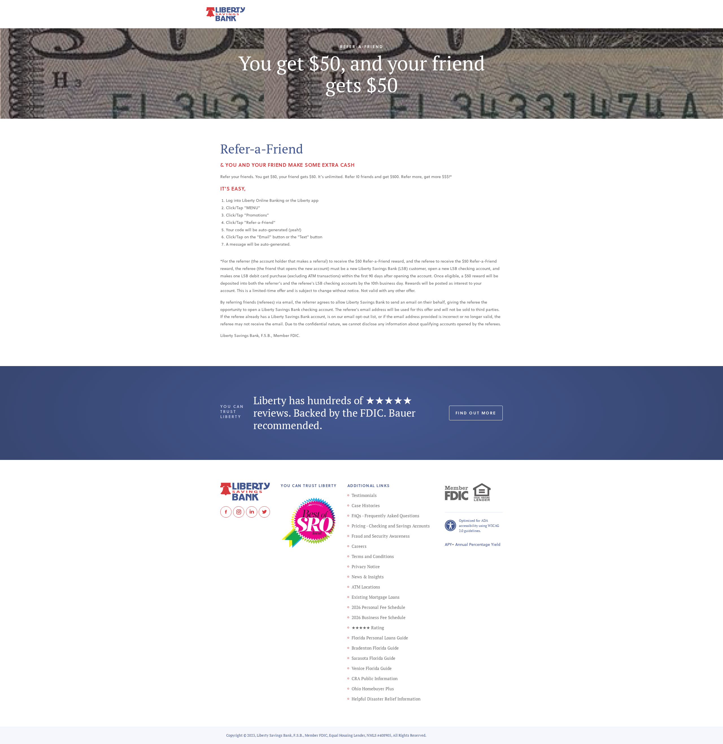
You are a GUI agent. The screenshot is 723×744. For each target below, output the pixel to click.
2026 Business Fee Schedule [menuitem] (379, 617)
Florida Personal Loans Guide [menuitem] (380, 638)
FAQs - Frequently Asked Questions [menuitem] (385, 515)
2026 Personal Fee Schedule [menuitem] (378, 607)
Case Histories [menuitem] (366, 505)
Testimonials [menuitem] (364, 495)
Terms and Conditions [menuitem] (373, 556)
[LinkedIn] (251, 512)
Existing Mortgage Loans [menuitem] (376, 597)
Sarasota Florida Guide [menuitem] (373, 658)
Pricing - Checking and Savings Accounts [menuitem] (391, 526)
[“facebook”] (226, 512)
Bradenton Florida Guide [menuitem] (375, 648)
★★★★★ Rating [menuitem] (368, 627)
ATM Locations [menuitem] (366, 587)
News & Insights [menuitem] (368, 576)
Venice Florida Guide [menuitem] (372, 668)
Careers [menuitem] (359, 546)
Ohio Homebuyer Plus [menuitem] (373, 688)
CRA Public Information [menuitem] (375, 678)
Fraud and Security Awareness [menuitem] (381, 536)
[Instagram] (238, 512)
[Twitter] (264, 512)
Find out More (476, 413)
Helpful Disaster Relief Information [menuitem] (386, 699)
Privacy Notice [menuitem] (366, 566)
